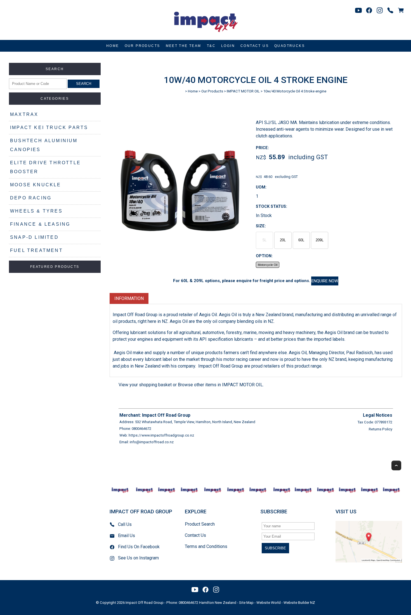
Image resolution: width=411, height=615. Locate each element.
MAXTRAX (24, 114)
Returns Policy (380, 429)
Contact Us (254, 46)
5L (264, 240)
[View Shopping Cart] (401, 10)
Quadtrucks (289, 46)
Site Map (246, 602)
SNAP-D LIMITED (34, 237)
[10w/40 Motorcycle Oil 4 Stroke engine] (180, 258)
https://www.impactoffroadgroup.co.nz (161, 435)
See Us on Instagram (138, 558)
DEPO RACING (30, 198)
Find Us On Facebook (139, 546)
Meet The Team (183, 46)
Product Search (200, 524)
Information (129, 298)
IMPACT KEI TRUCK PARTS (49, 127)
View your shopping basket (145, 384)
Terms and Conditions (206, 546)
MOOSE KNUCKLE (35, 184)
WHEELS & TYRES (36, 211)
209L (319, 240)
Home (112, 46)
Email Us (126, 535)
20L (283, 240)
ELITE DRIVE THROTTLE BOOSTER (45, 167)
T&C (211, 46)
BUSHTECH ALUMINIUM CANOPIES (44, 145)
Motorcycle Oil (267, 264)
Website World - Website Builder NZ (285, 602)
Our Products (142, 46)
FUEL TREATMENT (36, 250)
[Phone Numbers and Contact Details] (390, 10)
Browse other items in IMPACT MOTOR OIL (220, 384)
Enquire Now (324, 280)
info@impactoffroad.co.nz (152, 442)
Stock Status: (271, 206)
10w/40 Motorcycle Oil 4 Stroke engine (294, 91)
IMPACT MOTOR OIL (243, 91)
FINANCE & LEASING (40, 224)
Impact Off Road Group (145, 602)
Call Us (125, 524)
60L (301, 240)
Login (228, 46)
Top (396, 465)
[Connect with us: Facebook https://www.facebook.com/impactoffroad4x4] (369, 10)
